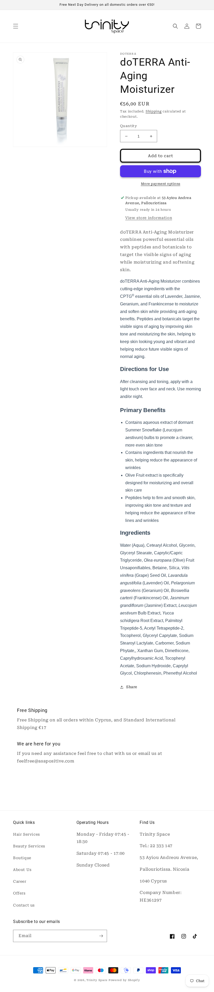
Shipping (154, 111)
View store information (148, 218)
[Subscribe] (101, 936)
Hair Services (26, 834)
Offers (19, 893)
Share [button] (131, 687)
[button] (15, 26)
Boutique (22, 858)
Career (19, 881)
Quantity (128, 126)
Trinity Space (97, 980)
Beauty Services (29, 846)
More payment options (160, 184)
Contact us (24, 905)
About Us (22, 870)
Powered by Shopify (124, 980)
